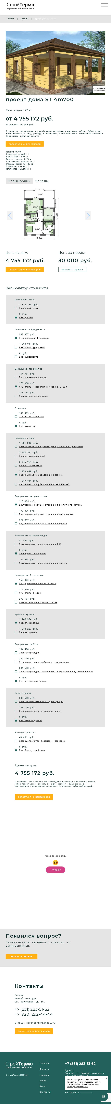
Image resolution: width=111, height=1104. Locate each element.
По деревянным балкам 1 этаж (37, 583)
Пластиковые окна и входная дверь (41, 701)
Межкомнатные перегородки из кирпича (43, 562)
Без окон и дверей (30, 720)
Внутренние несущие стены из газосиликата (46, 514)
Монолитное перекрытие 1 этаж (38, 602)
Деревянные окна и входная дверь (40, 710)
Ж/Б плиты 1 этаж (30, 592)
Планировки (19, 181)
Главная (44, 1063)
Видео (43, 1086)
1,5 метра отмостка (31, 416)
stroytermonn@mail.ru (40, 1022)
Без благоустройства (32, 750)
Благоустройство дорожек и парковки (42, 740)
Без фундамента (28, 356)
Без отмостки (27, 425)
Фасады (42, 181)
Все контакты (72, 1092)
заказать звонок (21, 956)
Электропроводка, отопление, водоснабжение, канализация (56, 671)
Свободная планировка (32, 553)
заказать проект (72, 269)
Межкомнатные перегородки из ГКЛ (40, 544)
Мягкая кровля (28, 632)
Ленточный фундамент (32, 347)
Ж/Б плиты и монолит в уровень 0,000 (43, 386)
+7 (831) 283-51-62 (32, 1010)
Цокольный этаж (28, 307)
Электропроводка (29, 652)
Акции (43, 1080)
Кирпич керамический (32, 455)
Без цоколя (26, 317)
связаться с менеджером (25, 143)
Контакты (45, 1092)
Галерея (44, 1075)
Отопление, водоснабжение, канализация (44, 662)
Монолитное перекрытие (33, 396)
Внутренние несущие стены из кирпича (43, 523)
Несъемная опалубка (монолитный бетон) (44, 484)
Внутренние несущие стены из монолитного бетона (50, 504)
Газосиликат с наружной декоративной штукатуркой (51, 446)
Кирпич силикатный (30, 465)
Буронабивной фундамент (34, 337)
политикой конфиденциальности (83, 1085)
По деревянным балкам (32, 377)
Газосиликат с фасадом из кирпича (41, 474)
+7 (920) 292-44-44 (34, 1014)
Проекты (44, 1069)
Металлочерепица (29, 622)
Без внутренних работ (32, 681)
